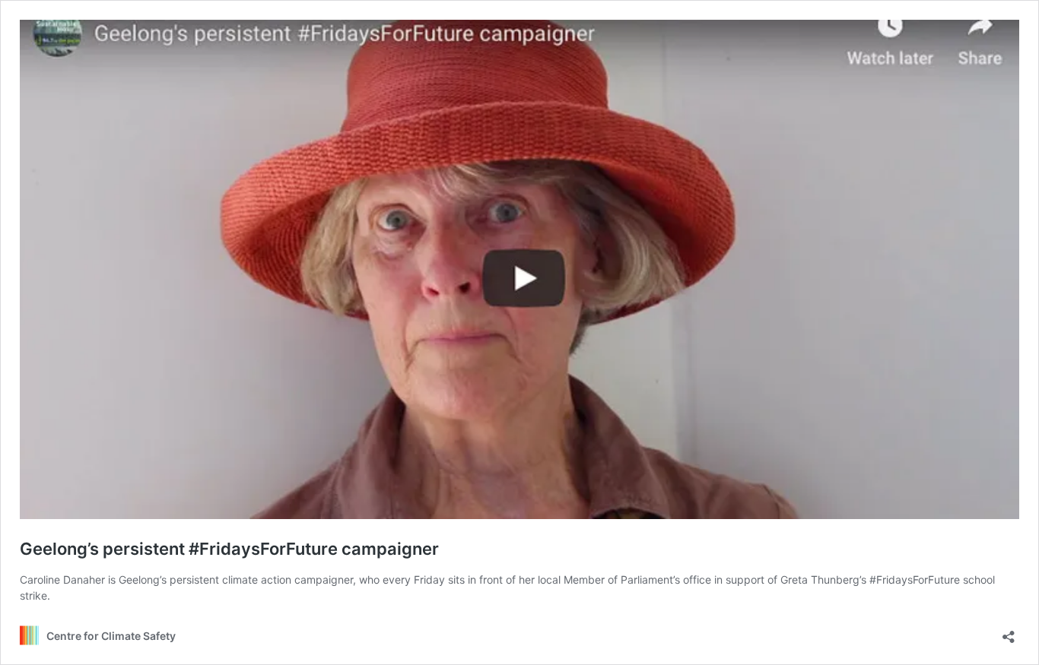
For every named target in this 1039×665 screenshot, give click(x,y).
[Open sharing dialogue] (1008, 632)
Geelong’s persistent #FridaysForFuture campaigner (229, 549)
